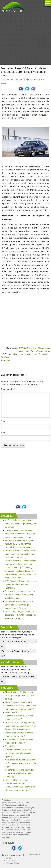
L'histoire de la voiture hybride (18, 750)
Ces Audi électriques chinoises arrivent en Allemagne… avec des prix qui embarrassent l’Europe (20, 533)
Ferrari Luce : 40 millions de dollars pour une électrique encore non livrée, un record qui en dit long (20, 564)
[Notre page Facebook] (18, 507)
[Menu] (48, 3)
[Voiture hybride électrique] (12, 6)
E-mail (4, 432)
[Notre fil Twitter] (24, 507)
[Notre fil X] (20, 848)
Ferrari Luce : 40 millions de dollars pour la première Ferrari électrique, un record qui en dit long (20, 554)
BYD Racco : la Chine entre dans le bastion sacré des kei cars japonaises (20, 584)
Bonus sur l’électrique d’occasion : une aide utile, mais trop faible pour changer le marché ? (20, 574)
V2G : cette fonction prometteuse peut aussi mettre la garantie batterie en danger (21, 523)
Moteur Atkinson (12, 712)
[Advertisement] (25, 38)
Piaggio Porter (11, 746)
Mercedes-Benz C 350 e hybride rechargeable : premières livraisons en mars (20, 695)
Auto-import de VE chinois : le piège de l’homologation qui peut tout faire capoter (21, 763)
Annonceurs (10, 860)
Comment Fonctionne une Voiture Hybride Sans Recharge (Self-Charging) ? (20, 773)
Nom (3, 421)
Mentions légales (12, 863)
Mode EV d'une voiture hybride (18, 702)
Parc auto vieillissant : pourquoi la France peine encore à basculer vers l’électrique (20, 594)
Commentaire (8, 389)
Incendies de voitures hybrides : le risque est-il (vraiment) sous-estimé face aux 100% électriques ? (20, 726)
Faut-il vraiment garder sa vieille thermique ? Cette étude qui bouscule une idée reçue (19, 604)
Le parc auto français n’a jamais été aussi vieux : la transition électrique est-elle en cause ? (20, 615)
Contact (9, 858)
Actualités (5, 360)
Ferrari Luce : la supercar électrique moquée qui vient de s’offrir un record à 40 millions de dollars (20, 543)
